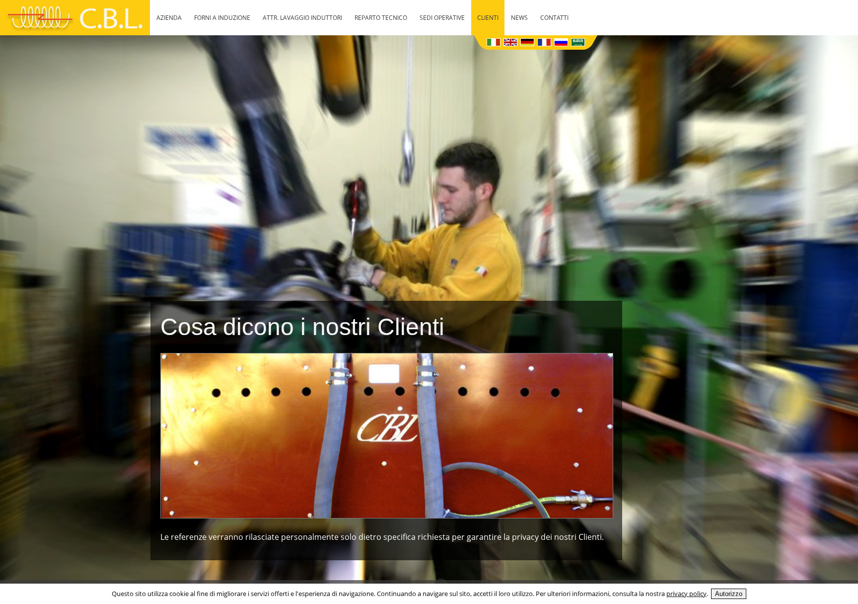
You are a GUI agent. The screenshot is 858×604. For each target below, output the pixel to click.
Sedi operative (442, 17)
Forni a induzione (222, 17)
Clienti (488, 17)
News (519, 17)
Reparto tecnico (381, 17)
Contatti (554, 17)
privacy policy (686, 593)
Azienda (169, 17)
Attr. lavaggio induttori (302, 17)
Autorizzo (728, 594)
